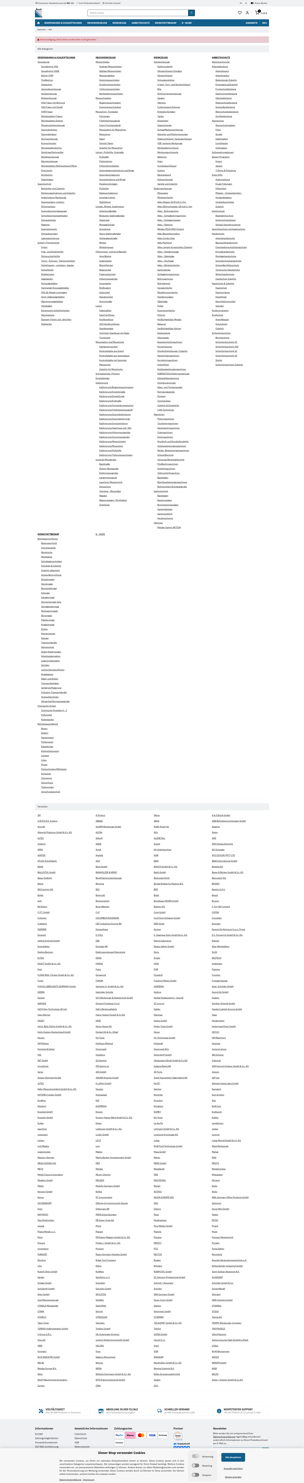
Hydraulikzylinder (50, 697)
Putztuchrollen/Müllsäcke (54, 769)
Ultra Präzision (219, 1334)
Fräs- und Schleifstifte (52, 251)
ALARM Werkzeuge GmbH (108, 826)
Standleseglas (106, 328)
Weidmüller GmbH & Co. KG (167, 1362)
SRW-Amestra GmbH (222, 1300)
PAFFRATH (43, 1214)
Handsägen (46, 305)
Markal (215, 1151)
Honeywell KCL (161, 1049)
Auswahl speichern (233, 1468)
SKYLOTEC (101, 1294)
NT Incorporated (104, 1197)
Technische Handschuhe (227, 269)
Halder (157, 1009)
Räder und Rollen (49, 678)
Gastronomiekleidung (226, 93)
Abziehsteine (47, 315)
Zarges (157, 1379)
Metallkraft (159, 1168)
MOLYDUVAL (160, 1180)
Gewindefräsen (49, 134)
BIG (98, 889)
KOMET (157, 1111)
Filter (218, 129)
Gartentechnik (161, 491)
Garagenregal (47, 597)
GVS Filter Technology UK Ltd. (52, 1009)
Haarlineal (104, 220)
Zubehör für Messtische (111, 369)
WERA (99, 1368)
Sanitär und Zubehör (167, 183)
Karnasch (216, 1089)
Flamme (216, 969)
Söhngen (216, 1294)
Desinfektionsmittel (225, 301)
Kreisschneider (48, 143)
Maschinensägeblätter (52, 301)
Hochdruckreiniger (166, 382)
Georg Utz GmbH (220, 992)
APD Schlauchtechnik (222, 843)
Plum (40, 1237)
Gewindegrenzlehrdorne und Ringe (116, 170)
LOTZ (98, 1140)
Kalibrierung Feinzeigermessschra (116, 405)
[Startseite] (38, 22)
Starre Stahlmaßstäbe (110, 233)
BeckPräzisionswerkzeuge (109, 878)
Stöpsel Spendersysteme (228, 224)
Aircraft (41, 826)
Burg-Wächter (102, 906)
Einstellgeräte (103, 378)
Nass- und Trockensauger (170, 387)
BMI (156, 889)
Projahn (215, 1243)
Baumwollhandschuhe (226, 242)
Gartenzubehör (164, 513)
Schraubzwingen (49, 233)
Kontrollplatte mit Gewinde (113, 360)
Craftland (42, 923)
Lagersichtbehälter (50, 660)
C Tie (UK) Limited (221, 906)
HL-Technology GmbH (164, 1037)
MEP (98, 1163)
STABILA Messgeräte (48, 1305)
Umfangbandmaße (108, 238)
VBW (40, 1345)
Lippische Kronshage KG (166, 1134)
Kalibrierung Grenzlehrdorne (113, 423)
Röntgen (158, 1265)
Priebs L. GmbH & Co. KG (108, 1243)
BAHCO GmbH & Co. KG (165, 866)
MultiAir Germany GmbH (108, 1186)
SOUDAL (100, 1300)
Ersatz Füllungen (223, 183)
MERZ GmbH (160, 1163)
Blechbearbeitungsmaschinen (172, 482)
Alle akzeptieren (233, 1457)
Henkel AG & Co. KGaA (107, 1032)
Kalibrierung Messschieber (112, 441)
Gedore (161, 170)
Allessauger (163, 337)
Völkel (215, 1345)
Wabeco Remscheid (105, 1357)
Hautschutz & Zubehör (223, 283)
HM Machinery (219, 1037)
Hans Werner (44, 1014)
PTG (156, 1248)
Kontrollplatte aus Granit (111, 351)
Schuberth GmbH (46, 1288)
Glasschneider (164, 125)
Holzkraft (158, 1043)
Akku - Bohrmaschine (168, 211)
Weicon (99, 1362)
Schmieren (46, 778)
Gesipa (41, 997)
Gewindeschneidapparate (54, 211)
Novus (41, 1197)
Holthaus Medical (104, 1043)
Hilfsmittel (220, 188)
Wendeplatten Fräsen (52, 116)
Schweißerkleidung (225, 107)
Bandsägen (162, 477)
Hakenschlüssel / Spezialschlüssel (174, 138)
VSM (156, 1351)
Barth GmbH (160, 872)
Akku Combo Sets (166, 238)
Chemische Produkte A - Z (54, 710)
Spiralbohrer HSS (49, 66)
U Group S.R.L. (45, 1334)
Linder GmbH (102, 1134)
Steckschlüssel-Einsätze (169, 71)
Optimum (216, 1203)
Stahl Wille (101, 1305)
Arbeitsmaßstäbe (108, 211)
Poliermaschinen (165, 418)
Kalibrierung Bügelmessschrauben (116, 387)
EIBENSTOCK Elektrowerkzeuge (173, 373)
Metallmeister (219, 1168)
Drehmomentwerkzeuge (169, 93)
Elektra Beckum (45, 952)
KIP (97, 1100)
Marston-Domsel (46, 1157)
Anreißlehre (105, 256)
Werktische (46, 552)
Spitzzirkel (104, 292)
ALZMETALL (159, 838)
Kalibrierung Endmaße (110, 400)
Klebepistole (163, 333)
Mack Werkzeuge (220, 1146)
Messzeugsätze (107, 75)
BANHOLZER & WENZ (106, 872)
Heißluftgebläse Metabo (169, 319)
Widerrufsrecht (82, 1446)
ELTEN (41, 958)
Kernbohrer (47, 174)
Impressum (80, 1433)
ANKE (98, 843)
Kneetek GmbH (45, 1111)
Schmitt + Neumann (163, 1283)
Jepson (215, 1071)
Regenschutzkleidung (226, 102)
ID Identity (101, 1060)
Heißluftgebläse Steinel (169, 328)
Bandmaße (104, 464)
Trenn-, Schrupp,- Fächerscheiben (58, 260)
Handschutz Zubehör (225, 278)
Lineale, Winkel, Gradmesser (110, 206)
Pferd (98, 1226)
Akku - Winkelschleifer (168, 265)
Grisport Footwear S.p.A (108, 1003)
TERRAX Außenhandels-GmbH (53, 1328)
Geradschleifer (164, 287)
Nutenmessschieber (109, 80)
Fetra (98, 969)
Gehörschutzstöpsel (225, 220)
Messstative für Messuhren (112, 129)
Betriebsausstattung (48, 724)
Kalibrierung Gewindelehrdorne (115, 414)
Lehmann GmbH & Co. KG (166, 1128)
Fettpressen (47, 742)
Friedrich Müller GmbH (165, 980)
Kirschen (158, 1100)
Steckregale (47, 584)
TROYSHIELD (218, 1328)
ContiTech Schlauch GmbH (167, 918)
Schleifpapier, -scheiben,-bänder (57, 265)
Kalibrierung (102, 382)
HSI (39, 1054)
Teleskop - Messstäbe (110, 491)
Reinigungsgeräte (166, 391)
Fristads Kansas (220, 980)
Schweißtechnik (165, 455)
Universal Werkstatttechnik (170, 459)
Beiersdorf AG (219, 878)
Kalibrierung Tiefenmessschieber (116, 455)
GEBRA (41, 992)
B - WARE (100, 534)
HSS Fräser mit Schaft (52, 107)
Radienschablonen (108, 193)
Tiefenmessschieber (109, 89)
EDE (98, 940)
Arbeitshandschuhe (225, 238)
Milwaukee (162, 193)
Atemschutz (218, 120)
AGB (77, 1442)
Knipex (99, 1111)
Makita (99, 1151)
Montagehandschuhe (225, 256)
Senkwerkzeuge (49, 93)
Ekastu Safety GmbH (164, 946)
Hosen (218, 161)
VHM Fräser (47, 111)
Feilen (44, 247)
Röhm (98, 1265)
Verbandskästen (223, 197)
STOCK (215, 1311)
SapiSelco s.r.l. (103, 1277)
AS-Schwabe (218, 849)
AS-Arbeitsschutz (162, 849)
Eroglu (157, 958)
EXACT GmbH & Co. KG (49, 963)
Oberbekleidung (223, 98)
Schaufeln (46, 773)
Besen (44, 728)
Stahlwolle (46, 324)
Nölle (214, 1191)
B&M (156, 861)
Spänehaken (47, 179)
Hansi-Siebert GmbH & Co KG (110, 1014)
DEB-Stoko (159, 923)
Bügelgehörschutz (224, 215)
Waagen (103, 495)
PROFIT (158, 1243)
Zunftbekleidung (223, 116)
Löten (44, 760)
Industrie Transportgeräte (54, 692)
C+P (98, 912)
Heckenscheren (165, 518)
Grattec (215, 997)
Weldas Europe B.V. (47, 1368)
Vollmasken (221, 147)
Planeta (157, 1231)
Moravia (216, 1180)
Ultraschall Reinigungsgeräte (55, 701)
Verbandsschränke (224, 202)
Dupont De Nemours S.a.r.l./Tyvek (228, 929)
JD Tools (158, 1071)
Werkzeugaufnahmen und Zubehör (58, 193)
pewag (41, 1226)
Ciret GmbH (159, 912)
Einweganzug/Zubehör (226, 84)
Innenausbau (164, 400)
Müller (41, 1186)
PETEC (215, 1220)
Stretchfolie (47, 782)
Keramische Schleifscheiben (55, 310)
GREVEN (42, 1003)
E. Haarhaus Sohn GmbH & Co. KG (170, 935)
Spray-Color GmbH (163, 1300)
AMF (214, 838)
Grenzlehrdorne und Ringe (112, 179)
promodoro (43, 1248)
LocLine (216, 1134)
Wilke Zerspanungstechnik (167, 1374)
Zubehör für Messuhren (111, 147)
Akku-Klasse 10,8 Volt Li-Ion (171, 202)
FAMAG (99, 963)
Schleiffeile (163, 364)
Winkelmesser (106, 247)
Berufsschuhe (222, 337)
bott (40, 901)
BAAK (40, 866)
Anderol (41, 843)
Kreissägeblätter (49, 283)
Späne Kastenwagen (51, 651)
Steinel (99, 1311)
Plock (214, 1231)
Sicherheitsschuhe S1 (226, 342)
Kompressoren (164, 346)
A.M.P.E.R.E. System (47, 821)
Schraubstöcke (48, 220)
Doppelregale (47, 579)
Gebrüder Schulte (104, 992)
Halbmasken (221, 138)
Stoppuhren (105, 486)
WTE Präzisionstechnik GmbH (110, 1379)
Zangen (161, 98)
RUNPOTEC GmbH (163, 1271)
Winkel (102, 242)
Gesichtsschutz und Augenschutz (228, 229)
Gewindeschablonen (109, 174)
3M (39, 815)
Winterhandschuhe (224, 274)
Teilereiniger (47, 787)
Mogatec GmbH (45, 1180)
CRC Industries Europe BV (109, 923)
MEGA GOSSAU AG (47, 1163)
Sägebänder (47, 278)
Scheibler (100, 1283)
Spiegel (45, 638)
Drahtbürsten (47, 274)
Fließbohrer (47, 80)
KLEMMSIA (101, 1106)
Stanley (157, 1305)
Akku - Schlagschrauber (169, 220)
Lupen (99, 305)
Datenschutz (81, 1438)
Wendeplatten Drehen (52, 120)
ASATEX (41, 855)
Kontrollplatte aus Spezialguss (114, 355)
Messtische (105, 364)
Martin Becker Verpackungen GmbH (113, 1157)
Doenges (216, 923)
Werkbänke (46, 556)
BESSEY (216, 883)
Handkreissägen (165, 296)
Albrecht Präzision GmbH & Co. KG (55, 832)
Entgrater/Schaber (166, 111)
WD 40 (41, 1362)
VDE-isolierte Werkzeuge (169, 143)
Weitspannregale (49, 611)
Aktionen (158, 522)
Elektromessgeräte (108, 473)
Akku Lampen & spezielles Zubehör (174, 247)
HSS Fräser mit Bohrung (53, 102)
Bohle (40, 895)
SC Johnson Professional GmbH (169, 1277)
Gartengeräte (164, 269)
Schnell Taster (106, 143)
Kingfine (42, 1100)
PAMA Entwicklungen (106, 1214)
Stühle (44, 629)
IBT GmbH (43, 1060)
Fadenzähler (105, 310)
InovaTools (43, 1066)
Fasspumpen (47, 737)
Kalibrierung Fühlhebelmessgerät (116, 409)
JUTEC (41, 1083)
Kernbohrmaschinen (167, 360)
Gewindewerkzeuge (51, 89)
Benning (100, 883)
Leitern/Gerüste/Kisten (52, 669)
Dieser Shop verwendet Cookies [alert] (121, 1453)
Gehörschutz (218, 211)
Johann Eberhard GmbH (49, 1077)
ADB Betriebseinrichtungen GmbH (229, 821)
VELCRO (100, 1345)
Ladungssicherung (50, 238)
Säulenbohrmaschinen (168, 428)
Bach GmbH (101, 866)
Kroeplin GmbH (45, 1117)
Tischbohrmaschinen (167, 423)
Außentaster (105, 260)
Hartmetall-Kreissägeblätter (55, 287)
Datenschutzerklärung (224, 1436)
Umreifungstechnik (50, 791)
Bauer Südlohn (45, 878)
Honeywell (101, 1049)
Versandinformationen (46, 1442)
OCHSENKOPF (45, 1203)
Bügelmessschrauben (110, 102)
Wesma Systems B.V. (164, 1368)
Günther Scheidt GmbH (223, 1003)
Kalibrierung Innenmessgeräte (114, 437)
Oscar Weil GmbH (220, 1208)
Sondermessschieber (109, 84)
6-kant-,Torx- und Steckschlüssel (173, 84)
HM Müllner (43, 1043)
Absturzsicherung (220, 62)
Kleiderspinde (48, 633)
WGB (214, 1368)
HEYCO (215, 1032)
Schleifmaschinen (166, 468)
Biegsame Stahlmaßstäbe (112, 215)
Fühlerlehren (105, 161)
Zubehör (219, 206)
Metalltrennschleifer (167, 292)
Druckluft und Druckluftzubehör (173, 441)
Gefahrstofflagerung (51, 687)
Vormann (42, 1351)
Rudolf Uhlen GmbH (47, 1271)
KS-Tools (158, 1117)
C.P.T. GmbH (44, 912)
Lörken (41, 1140)
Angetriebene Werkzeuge (53, 197)
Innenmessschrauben (110, 107)
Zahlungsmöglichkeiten (46, 1438)
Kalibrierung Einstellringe (112, 396)
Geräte (218, 134)
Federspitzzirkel (107, 274)
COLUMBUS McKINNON (107, 918)
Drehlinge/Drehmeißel (52, 152)
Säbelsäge (162, 301)
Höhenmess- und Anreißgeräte (111, 251)
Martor (157, 1157)
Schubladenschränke (51, 561)
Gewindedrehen (49, 129)
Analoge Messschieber (110, 66)
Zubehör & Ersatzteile (168, 405)
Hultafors (100, 1054)
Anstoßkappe (222, 319)
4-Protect (100, 815)
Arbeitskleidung (220, 66)
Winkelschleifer (165, 197)
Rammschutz (47, 647)
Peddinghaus (160, 1220)
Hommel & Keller (46, 1049)
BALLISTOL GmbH (47, 872)
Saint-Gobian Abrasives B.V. (226, 1271)
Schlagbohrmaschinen (168, 274)
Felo (40, 969)
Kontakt (39, 1433)
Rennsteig (217, 1254)
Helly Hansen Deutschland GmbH (54, 1032)
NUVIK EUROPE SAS (164, 1197)
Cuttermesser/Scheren (168, 107)
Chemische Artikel (47, 706)
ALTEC (41, 838)
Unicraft (41, 1340)
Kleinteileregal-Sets (51, 602)
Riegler (157, 1260)
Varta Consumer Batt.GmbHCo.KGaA (230, 1340)
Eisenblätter (44, 946)
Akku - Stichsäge (165, 260)
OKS (156, 1203)
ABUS (156, 821)
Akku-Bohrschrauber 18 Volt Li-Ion (174, 206)
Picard (215, 1226)
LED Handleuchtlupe (109, 324)
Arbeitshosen (222, 71)
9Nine (157, 815)
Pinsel (44, 764)
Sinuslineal (104, 229)
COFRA (215, 912)
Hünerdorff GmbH (163, 1054)
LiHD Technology (165, 409)
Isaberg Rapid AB (162, 1066)
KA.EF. (157, 1083)
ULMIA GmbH (160, 1334)
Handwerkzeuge (162, 62)
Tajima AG (217, 1317)
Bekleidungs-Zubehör (226, 80)
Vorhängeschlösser (167, 165)
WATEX (215, 1357)
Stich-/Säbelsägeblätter (53, 296)
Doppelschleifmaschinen (169, 342)
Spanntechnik (44, 183)
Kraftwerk (217, 1111)
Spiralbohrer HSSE (50, 71)
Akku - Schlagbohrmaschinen (171, 215)
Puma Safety (218, 1248)
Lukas (156, 1140)
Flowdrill (158, 975)
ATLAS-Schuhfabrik (47, 861)
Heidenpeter (218, 1020)
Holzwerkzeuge (165, 179)
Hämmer (161, 102)
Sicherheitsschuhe (221, 333)
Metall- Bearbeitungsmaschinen (173, 450)
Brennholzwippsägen (167, 504)
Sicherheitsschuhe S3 (226, 355)
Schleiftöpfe (47, 269)
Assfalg (99, 855)
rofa (39, 1265)
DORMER (42, 929)
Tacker (160, 116)
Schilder (45, 665)
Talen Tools (43, 1323)
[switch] (195, 1456)
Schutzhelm (221, 324)
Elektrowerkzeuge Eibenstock (110, 952)
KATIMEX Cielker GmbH (49, 1094)
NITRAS (158, 1191)
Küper (99, 1123)
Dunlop (157, 929)
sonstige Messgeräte (106, 459)
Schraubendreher (166, 80)
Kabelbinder (47, 746)
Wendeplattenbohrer (51, 147)
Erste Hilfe (217, 174)
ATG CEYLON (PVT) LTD (223, 855)
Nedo (214, 1186)
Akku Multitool (164, 242)
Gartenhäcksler (165, 509)
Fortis (40, 980)
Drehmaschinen (165, 437)
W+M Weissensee (220, 1351)
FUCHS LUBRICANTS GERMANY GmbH (57, 986)
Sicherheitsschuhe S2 (226, 351)
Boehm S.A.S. (218, 889)
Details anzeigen (233, 1477)
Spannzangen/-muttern (52, 202)
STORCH (42, 1317)
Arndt (98, 849)
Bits (159, 89)
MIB (156, 1174)
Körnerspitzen (48, 206)
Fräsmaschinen (165, 432)
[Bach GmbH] (39, 13)
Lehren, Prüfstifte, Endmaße (110, 152)
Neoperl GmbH (45, 1191)
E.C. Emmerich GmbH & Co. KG (227, 935)
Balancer (161, 324)
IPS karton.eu (102, 1066)
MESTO (215, 1163)
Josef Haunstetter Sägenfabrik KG (170, 1077)
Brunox (215, 901)
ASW (156, 855)
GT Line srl (159, 1003)
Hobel (160, 305)
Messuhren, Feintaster (107, 111)
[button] (240, 13)
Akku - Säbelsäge (165, 256)
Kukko (41, 1123)
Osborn (157, 1208)
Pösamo (158, 1237)
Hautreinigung (222, 292)
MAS (214, 1157)
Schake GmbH (44, 1283)
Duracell (42, 935)
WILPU (215, 1374)
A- (246, 3)
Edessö (215, 940)
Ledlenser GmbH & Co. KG (109, 1128)
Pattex (215, 1214)
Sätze (102, 138)
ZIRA (98, 1385)
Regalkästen (47, 674)
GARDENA (159, 986)
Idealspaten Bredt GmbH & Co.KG (170, 1060)
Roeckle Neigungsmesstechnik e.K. (229, 1260)
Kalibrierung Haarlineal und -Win (115, 428)
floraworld (101, 975)
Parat (156, 1214)
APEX (40, 849)
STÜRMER (159, 1317)
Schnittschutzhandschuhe (228, 260)
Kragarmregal (47, 624)
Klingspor (158, 1106)
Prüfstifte (104, 188)
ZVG (156, 1385)
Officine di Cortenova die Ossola (112, 1203)
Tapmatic (100, 1323)
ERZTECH (216, 958)
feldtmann (217, 963)
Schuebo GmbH (103, 1288)
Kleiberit (42, 1106)
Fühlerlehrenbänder (109, 165)
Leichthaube (221, 143)
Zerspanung (43, 62)
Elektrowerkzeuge (163, 188)
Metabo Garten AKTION (169, 527)
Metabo (99, 1168)
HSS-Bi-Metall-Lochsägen (54, 292)
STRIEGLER (101, 1317)
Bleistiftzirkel (106, 265)
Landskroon (217, 1123)
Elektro (44, 733)
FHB (156, 969)
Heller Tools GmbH (163, 1026)
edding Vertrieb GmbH (49, 940)
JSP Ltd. (216, 1077)
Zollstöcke (104, 504)
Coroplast (217, 918)
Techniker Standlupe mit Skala (114, 333)
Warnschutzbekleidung (226, 111)
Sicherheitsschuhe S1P (226, 346)
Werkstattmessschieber (111, 93)
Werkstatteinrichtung (167, 147)
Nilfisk (99, 1191)
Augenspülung (222, 179)
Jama (40, 1071)
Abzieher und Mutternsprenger (172, 134)
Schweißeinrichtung (51, 575)
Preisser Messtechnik (222, 1237)
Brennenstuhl (102, 901)
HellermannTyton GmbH (224, 1026)
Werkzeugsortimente (167, 152)
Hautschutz (221, 287)
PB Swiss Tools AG (105, 1220)
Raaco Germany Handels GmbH (111, 1254)
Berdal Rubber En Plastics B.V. (169, 883)
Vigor (160, 161)
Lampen (45, 755)
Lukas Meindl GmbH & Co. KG (226, 1140)
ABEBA (99, 821)
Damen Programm (220, 156)
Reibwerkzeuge (49, 98)
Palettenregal (47, 620)
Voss (98, 1351)
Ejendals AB (102, 946)
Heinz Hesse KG (104, 1026)
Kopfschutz (217, 315)
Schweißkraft (218, 1288)
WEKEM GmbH (219, 1362)
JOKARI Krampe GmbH (107, 1077)
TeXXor (157, 1328)
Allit (156, 832)
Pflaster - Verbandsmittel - (228, 193)
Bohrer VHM (47, 75)
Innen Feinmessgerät (110, 125)
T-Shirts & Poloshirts (225, 170)
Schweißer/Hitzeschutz (227, 265)
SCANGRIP (217, 1277)
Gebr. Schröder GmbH (223, 986)
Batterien (162, 156)
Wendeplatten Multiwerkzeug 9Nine (59, 165)
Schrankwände (48, 547)
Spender (219, 305)
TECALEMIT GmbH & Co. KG (168, 1323)
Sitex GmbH (43, 1294)
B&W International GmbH (224, 861)
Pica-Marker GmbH (163, 1226)
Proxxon (100, 1248)
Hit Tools (100, 1037)
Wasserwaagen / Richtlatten (113, 500)
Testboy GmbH (103, 1328)
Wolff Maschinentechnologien (52, 1379)
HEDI (98, 1020)
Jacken (218, 165)
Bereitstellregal (49, 588)
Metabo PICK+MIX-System (170, 229)
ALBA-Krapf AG (161, 826)
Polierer (161, 315)
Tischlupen (104, 337)
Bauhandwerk (164, 174)
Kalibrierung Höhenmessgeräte (114, 432)
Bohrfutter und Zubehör (53, 188)
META (40, 1168)
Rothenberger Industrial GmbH (227, 1265)
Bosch (215, 895)
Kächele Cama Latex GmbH (225, 1083)
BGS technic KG (45, 889)
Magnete (45, 224)
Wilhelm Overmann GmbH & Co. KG (113, 1374)
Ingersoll (216, 1060)
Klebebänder (47, 719)
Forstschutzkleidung (225, 89)
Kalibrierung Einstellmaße (112, 391)
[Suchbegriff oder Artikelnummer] (191, 13)
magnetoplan (44, 1151)
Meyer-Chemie (103, 1174)
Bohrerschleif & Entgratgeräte (172, 486)
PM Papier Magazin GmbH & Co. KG (113, 1237)
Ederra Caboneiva (162, 940)
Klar (214, 1100)
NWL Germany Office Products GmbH (230, 1197)
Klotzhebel (162, 120)
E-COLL (99, 935)
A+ (241, 3)
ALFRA (99, 832)
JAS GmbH (101, 1071)
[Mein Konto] (247, 13)
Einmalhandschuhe (224, 251)
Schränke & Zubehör (51, 565)
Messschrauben (103, 98)
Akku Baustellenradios (168, 233)
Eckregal (45, 593)
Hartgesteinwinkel (108, 346)
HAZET (41, 1020)
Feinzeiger (104, 116)
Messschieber (103, 62)
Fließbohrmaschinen (167, 464)
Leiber (215, 1128)
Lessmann (43, 1134)
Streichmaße (105, 301)
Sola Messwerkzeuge (48, 1300)
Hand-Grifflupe (106, 315)
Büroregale (46, 615)
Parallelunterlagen (108, 183)
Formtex (216, 975)
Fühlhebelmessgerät (109, 120)
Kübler (215, 1117)
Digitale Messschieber (110, 71)
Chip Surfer (46, 170)
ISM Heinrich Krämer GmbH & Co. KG (230, 1066)
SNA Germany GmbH (164, 1294)
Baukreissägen (164, 500)
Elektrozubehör (165, 66)
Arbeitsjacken (222, 75)
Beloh (40, 883)
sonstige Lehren (107, 197)
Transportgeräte (49, 642)
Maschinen (159, 414)
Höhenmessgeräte (108, 278)
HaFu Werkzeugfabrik (106, 1009)
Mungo (157, 1186)
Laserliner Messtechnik (110, 482)
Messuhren (104, 134)
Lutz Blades (43, 1146)
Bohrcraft (100, 895)
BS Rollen (42, 906)
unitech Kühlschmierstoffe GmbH (112, 1340)
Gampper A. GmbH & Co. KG (110, 986)
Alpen (215, 832)
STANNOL (217, 1305)
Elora (156, 952)
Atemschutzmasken (225, 125)
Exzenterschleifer (166, 310)
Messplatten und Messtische (110, 342)
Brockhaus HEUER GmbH (166, 901)
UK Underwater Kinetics (107, 1334)
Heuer (157, 1032)
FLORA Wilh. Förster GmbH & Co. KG (56, 975)
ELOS (214, 952)
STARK (41, 1311)
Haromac (158, 1014)
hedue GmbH (160, 1020)
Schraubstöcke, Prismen (108, 373)
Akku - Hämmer (165, 224)
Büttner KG (159, 906)
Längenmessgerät (108, 477)
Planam (99, 1231)
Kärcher (158, 1089)
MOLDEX (100, 1180)
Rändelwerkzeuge (50, 156)
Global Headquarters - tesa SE (169, 997)
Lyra (98, 1146)
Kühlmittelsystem (50, 751)
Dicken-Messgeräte (109, 468)
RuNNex (100, 1271)
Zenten (41, 1385)
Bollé (156, 895)
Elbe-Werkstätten (220, 946)
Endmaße (104, 156)
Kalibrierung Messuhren (111, 446)
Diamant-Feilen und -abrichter (56, 319)
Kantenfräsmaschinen (168, 355)
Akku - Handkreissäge (168, 251)
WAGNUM (158, 1357)
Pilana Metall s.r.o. (47, 1231)
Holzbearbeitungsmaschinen (171, 369)
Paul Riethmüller (46, 1220)
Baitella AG (217, 866)
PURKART (42, 1254)
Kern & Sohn (218, 1094)
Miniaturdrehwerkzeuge (53, 125)
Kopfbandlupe (106, 319)
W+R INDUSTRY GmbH (49, 1357)
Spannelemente (49, 229)
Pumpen (161, 396)
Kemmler (158, 1094)
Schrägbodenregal (50, 606)
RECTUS (158, 1254)
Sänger (41, 1277)
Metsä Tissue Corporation (50, 1174)
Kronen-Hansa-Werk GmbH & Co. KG (114, 1117)
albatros (216, 826)
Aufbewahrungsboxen (223, 152)
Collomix (42, 918)
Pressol (41, 1243)
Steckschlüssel (164, 75)
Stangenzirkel (106, 296)
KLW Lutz (216, 1106)
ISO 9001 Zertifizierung (46, 1446)
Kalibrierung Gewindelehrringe (114, 418)
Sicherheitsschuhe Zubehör (229, 364)
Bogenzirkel (105, 269)
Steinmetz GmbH (162, 1311)
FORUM (99, 980)
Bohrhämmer (163, 283)
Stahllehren (105, 202)
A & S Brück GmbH (221, 815)
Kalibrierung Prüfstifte (110, 450)
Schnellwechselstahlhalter (54, 215)
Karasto (99, 1089)
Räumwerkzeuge (49, 161)
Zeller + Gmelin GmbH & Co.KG (227, 1379)
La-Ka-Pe (158, 1123)
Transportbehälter (50, 683)
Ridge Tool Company (106, 1260)
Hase (214, 1014)
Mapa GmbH (160, 1151)
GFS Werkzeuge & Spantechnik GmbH (114, 997)
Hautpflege (221, 296)
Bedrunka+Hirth (49, 543)
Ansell (157, 843)
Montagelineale (107, 224)
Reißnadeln (105, 287)
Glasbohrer (46, 84)
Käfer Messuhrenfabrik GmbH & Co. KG (57, 1089)
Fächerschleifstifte (50, 256)
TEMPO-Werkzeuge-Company (226, 1323)
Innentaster (105, 283)
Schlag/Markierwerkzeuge (170, 129)
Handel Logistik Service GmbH (227, 1009)
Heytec (41, 1037)
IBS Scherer (218, 1054)
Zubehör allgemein (50, 570)
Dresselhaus (102, 929)
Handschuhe (218, 233)
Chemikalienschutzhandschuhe (231, 247)
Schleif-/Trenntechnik (48, 242)
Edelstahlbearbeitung (168, 378)
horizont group (219, 1049)
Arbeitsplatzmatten (50, 656)
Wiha (40, 1374)
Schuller (158, 1288)
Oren (40, 1208)
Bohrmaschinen (165, 278)
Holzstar (216, 1043)
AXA (98, 861)
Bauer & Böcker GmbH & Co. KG (227, 872)
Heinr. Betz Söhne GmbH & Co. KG (55, 1026)
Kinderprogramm (220, 310)
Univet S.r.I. (159, 1340)
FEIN (156, 963)
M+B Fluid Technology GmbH (168, 1146)
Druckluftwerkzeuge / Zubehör (172, 351)
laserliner (42, 1128)
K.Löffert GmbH (103, 1083)
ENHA (98, 958)
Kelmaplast (101, 1094)
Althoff (99, 838)
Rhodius (42, 1260)
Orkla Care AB (102, 1208)
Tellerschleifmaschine (168, 473)
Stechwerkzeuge (49, 138)
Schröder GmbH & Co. (223, 1283)
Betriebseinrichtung (47, 538)
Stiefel (218, 360)
